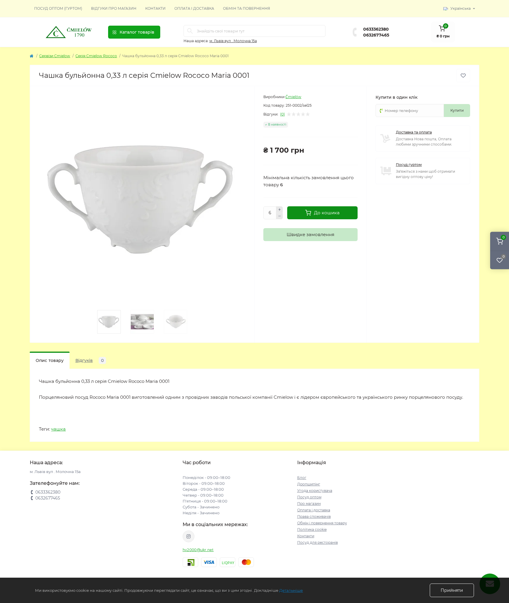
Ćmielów (293, 97)
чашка (58, 429)
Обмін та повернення (246, 8)
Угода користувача (314, 490)
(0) (282, 114)
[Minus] (279, 216)
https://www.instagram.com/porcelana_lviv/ (188, 536)
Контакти (155, 8)
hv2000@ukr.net (198, 550)
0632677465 (376, 35)
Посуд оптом (309, 497)
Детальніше (291, 590)
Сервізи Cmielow (54, 56)
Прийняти (452, 590)
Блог (301, 477)
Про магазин (309, 503)
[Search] (190, 31)
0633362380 (376, 29)
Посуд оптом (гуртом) (58, 8)
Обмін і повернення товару (322, 523)
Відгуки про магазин (113, 8)
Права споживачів (314, 516)
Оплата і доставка (194, 8)
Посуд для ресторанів (317, 542)
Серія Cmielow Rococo (96, 56)
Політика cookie (312, 529)
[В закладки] (463, 75)
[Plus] (279, 209)
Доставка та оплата (414, 132)
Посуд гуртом (409, 164)
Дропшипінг (308, 484)
